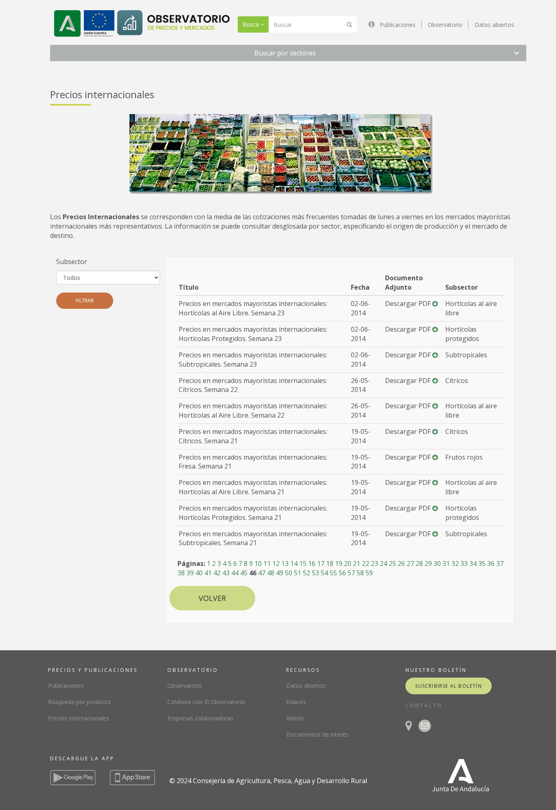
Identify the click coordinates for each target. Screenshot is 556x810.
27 (410, 563)
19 (338, 563)
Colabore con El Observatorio (206, 702)
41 (208, 572)
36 (491, 563)
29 (428, 563)
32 (455, 563)
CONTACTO (423, 705)
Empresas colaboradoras (200, 718)
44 (235, 572)
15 (302, 563)
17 (320, 563)
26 (401, 563)
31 (446, 563)
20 (347, 563)
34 (473, 563)
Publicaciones (398, 25)
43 (226, 572)
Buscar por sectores (285, 52)
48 (270, 572)
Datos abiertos (494, 25)
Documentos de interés (317, 734)
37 (499, 563)
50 (288, 572)
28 (419, 563)
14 (294, 563)
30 (437, 563)
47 (261, 572)
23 (374, 563)
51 (297, 572)
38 (181, 572)
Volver (212, 598)
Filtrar (85, 300)
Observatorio (445, 25)
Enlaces (296, 702)
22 (365, 563)
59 (369, 572)
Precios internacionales (78, 718)
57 (351, 572)
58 (360, 572)
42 (217, 572)
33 (464, 563)
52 (306, 572)
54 (324, 572)
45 (243, 572)
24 (383, 563)
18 (329, 563)
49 (279, 572)
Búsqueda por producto (79, 702)
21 (356, 563)
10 (258, 563)
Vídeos (295, 718)
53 (315, 572)
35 (482, 563)
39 (190, 572)
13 (285, 563)
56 (342, 572)
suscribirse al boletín (448, 685)
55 (333, 572)
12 (276, 563)
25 (392, 563)
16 (311, 563)
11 (267, 563)
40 (199, 572)
